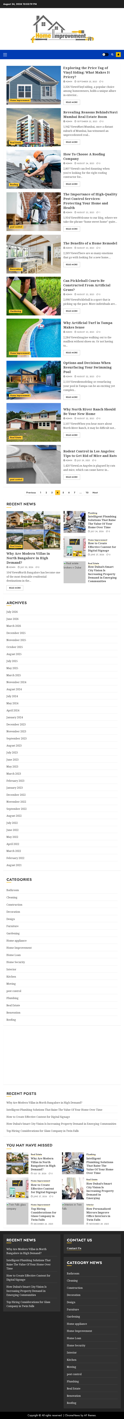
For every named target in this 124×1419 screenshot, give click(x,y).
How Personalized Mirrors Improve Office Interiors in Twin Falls (98, 1214)
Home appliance (16, 940)
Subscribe (118, 54)
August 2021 (14, 865)
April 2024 (12, 710)
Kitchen (11, 976)
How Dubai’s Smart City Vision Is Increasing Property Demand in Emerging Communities (102, 574)
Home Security (15, 962)
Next (95, 492)
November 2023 (16, 731)
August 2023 (14, 745)
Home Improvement (19, 100)
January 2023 (14, 787)
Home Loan (13, 955)
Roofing (14, 184)
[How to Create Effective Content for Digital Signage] (75, 547)
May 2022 (12, 837)
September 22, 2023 (87, 121)
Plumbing (92, 513)
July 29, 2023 (83, 460)
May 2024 (12, 703)
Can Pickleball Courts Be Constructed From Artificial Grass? (86, 285)
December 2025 (16, 633)
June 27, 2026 (97, 555)
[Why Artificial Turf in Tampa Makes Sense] (33, 338)
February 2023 (15, 781)
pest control (16, 226)
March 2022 (13, 851)
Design (10, 919)
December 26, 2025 (43, 1224)
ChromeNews (72, 1415)
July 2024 (12, 696)
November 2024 (16, 682)
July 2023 (12, 752)
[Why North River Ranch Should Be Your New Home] (33, 422)
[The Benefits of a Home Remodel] (33, 254)
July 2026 (12, 612)
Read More (72, 102)
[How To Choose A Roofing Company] (33, 169)
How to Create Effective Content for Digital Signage (102, 546)
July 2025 (12, 661)
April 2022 (12, 844)
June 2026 (12, 619)
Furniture (12, 926)
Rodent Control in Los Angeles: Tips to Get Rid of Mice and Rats (90, 453)
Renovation (15, 269)
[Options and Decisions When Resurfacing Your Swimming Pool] (33, 380)
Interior (11, 969)
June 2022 (12, 830)
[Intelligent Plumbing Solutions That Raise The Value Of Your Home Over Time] (75, 522)
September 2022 (16, 809)
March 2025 (13, 675)
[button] (5, 54)
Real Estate (15, 142)
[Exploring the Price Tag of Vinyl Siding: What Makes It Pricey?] (33, 85)
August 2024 (14, 689)
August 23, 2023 (85, 212)
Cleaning (11, 897)
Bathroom (12, 890)
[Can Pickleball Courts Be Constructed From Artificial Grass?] (33, 296)
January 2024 (14, 717)
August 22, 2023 (85, 376)
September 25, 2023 (87, 82)
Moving (11, 983)
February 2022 (15, 858)
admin (69, 82)
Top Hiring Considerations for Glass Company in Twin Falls (42, 1131)
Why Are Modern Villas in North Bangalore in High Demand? (28, 558)
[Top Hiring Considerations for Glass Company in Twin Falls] (17, 1214)
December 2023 (16, 724)
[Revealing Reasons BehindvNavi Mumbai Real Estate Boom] (33, 127)
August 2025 (14, 654)
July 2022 (12, 823)
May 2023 (12, 766)
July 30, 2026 (27, 567)
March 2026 (13, 626)
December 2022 (16, 795)
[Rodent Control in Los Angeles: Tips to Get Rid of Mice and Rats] (33, 464)
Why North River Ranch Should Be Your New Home (89, 411)
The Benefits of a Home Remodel (90, 243)
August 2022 (14, 816)
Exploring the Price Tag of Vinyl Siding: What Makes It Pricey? (86, 72)
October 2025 (14, 647)
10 (87, 492)
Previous (31, 492)
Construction (14, 904)
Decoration (13, 912)
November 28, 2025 (99, 1224)
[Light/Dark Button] (105, 54)
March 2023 (13, 773)
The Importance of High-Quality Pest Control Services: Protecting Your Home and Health (90, 201)
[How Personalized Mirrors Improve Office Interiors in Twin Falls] (73, 1214)
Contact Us (74, 1248)
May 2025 (12, 668)
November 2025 (16, 640)
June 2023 (12, 759)
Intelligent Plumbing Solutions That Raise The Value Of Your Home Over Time (102, 522)
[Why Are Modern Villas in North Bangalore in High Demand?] (33, 530)
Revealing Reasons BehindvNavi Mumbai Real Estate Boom (90, 114)
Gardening (15, 311)
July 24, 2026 (97, 531)
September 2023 (16, 738)
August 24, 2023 (85, 163)
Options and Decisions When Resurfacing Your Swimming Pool (87, 367)
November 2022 (16, 801)
